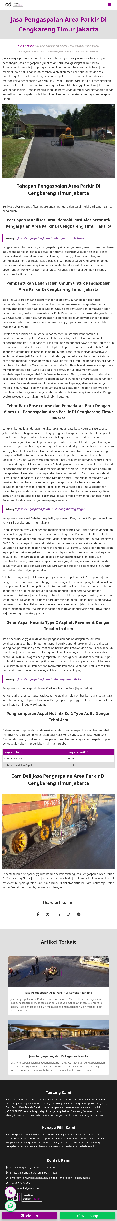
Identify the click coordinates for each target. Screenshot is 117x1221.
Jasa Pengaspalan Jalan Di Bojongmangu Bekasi (50, 679)
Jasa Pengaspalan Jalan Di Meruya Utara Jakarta (51, 238)
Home (21, 45)
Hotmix (30, 45)
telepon (31, 1215)
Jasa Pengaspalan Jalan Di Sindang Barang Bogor (51, 509)
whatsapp (89, 1215)
